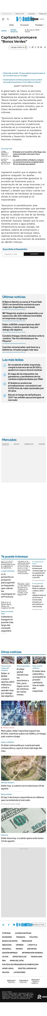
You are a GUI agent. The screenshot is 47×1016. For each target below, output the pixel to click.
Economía (24, 25)
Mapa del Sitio (17, 960)
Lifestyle (32, 945)
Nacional (6, 949)
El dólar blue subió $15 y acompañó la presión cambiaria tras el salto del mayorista (39, 681)
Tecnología (36, 956)
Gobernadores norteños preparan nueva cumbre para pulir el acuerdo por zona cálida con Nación (22, 81)
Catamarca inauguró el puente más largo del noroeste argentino (7, 623)
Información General (32, 953)
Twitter (3, 925)
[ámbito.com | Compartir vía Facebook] (32, 47)
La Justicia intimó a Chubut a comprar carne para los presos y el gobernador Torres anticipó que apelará (28, 162)
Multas (5, 972)
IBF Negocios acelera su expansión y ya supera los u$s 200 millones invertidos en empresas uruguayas (22, 316)
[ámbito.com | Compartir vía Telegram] (41, 47)
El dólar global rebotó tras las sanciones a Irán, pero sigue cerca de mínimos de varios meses (23, 682)
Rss (4, 960)
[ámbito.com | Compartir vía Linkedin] (38, 47)
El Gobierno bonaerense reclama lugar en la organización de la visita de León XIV (39, 572)
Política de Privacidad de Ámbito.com (20, 964)
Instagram (14, 925)
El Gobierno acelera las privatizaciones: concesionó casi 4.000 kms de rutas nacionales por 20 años (26, 387)
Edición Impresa (10, 953)
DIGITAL (11, 981)
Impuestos (31, 13)
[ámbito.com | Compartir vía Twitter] (35, 47)
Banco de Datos (9, 941)
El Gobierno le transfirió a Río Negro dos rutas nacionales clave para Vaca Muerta (29, 154)
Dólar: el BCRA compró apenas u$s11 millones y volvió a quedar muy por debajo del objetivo (21, 327)
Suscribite (34, 254)
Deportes (32, 949)
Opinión (19, 945)
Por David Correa (37, 609)
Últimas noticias (23, 933)
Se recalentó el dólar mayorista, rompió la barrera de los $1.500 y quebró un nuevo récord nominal (25, 367)
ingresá (42, 19)
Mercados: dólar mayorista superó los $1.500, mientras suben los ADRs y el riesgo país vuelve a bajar (23, 733)
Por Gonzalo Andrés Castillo (10, 804)
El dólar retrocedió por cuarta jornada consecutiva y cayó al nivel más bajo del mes (21, 748)
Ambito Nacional (13, 31)
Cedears (42, 444)
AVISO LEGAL (8, 968)
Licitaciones (19, 972)
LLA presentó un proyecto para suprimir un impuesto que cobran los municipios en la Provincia (8, 585)
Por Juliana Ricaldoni (38, 580)
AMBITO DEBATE (35, 981)
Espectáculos (19, 956)
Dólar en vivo (20, 13)
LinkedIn (20, 925)
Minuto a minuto (8, 728)
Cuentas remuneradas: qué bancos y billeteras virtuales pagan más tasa (21, 348)
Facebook (8, 925)
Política (34, 937)
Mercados (27, 941)
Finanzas (38, 25)
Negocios (6, 945)
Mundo (19, 949)
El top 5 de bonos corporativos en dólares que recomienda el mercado (22, 799)
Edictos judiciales (27, 968)
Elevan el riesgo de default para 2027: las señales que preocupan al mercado (26, 397)
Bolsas (16, 444)
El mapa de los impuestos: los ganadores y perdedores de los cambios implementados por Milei (25, 376)
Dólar (11, 25)
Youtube (26, 925)
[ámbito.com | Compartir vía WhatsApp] (30, 47)
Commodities (29, 444)
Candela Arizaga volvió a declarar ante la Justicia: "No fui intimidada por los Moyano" (23, 338)
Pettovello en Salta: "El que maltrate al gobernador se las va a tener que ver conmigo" (24, 74)
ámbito (4, 31)
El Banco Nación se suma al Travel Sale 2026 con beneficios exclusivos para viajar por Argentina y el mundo (22, 304)
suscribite (34, 19)
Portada (6, 933)
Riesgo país (42, 13)
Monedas (5, 444)
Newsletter (38, 925)
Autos (5, 956)
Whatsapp (32, 925)
